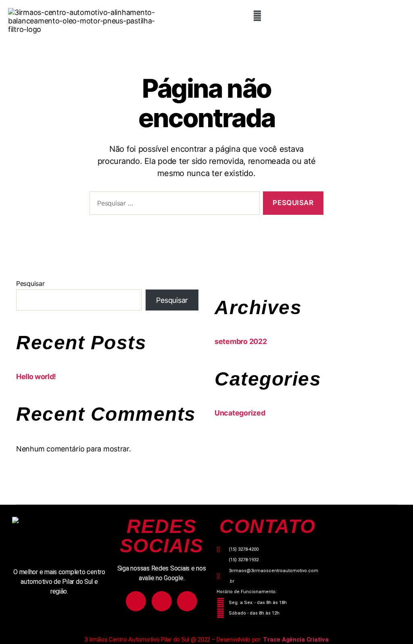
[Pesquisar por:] (173, 204)
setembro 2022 (241, 341)
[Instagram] (136, 601)
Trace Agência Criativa (295, 639)
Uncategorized (240, 413)
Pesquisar (30, 283)
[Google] (187, 601)
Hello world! (36, 376)
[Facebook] (162, 601)
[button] (257, 15)
